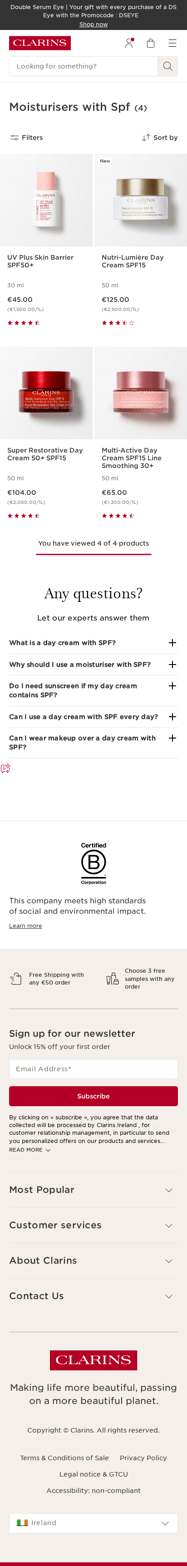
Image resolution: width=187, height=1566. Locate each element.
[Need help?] (5, 769)
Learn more (25, 925)
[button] (93, 642)
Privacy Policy (143, 1481)
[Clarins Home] (40, 43)
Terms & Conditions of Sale (64, 1481)
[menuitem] (128, 43)
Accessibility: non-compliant (93, 1514)
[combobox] (93, 1547)
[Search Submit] (168, 66)
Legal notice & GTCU (93, 1498)
